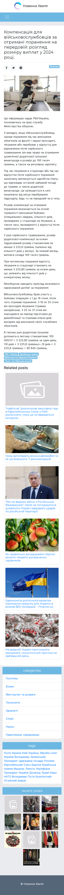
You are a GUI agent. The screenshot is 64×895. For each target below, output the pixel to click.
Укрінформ (43, 768)
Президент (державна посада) (23, 760)
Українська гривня (28, 354)
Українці (33, 753)
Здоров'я (12, 710)
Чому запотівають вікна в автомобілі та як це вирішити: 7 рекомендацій (31, 457)
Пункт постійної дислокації (18, 361)
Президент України (16, 772)
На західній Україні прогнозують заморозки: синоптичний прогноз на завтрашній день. (31, 652)
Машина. (19, 768)
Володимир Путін (23, 776)
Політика (54, 66)
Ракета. (30, 768)
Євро (53, 772)
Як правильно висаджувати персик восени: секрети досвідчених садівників (30, 557)
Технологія (13, 702)
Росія (7, 753)
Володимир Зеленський (30, 756)
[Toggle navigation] (7, 17)
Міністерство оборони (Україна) (21, 357)
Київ (25, 753)
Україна (16, 753)
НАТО (7, 776)
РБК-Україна (11, 354)
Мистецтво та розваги (20, 694)
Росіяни (49, 760)
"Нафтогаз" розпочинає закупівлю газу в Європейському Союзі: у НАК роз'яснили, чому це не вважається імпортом (31, 413)
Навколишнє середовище (22, 734)
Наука (10, 726)
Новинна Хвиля (35, 6)
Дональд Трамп (39, 772)
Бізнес (10, 686)
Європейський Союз (17, 764)
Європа (36, 764)
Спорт (10, 718)
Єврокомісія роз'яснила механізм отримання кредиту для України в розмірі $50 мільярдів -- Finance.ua (29, 603)
